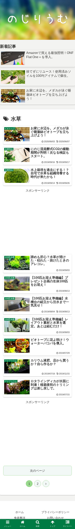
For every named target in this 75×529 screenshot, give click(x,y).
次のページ (37, 470)
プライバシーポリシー (55, 512)
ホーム (19, 512)
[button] (67, 397)
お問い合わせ (55, 517)
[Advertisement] (37, 221)
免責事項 (19, 517)
